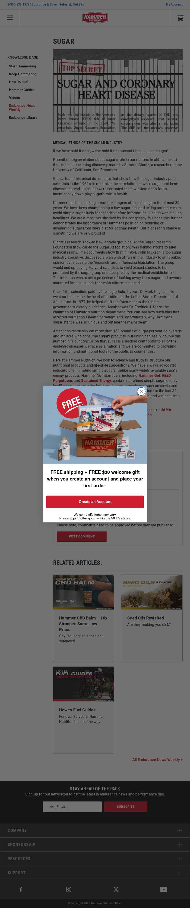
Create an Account (95, 502)
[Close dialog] (141, 391)
